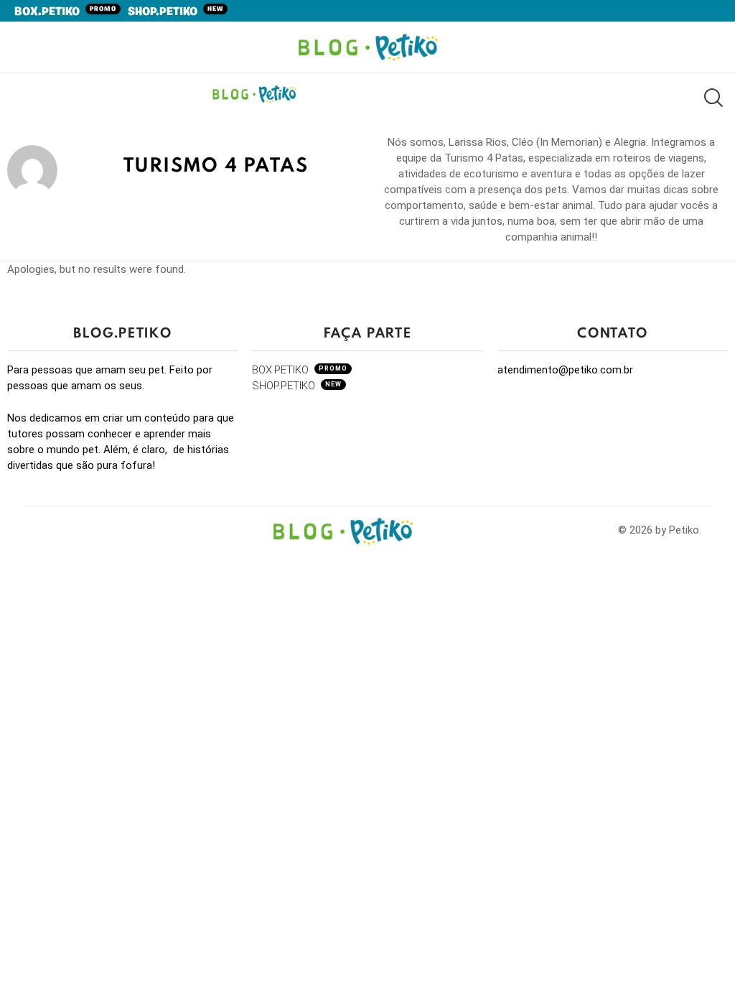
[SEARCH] (712, 97)
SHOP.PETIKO (175, 12)
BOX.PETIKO (65, 12)
